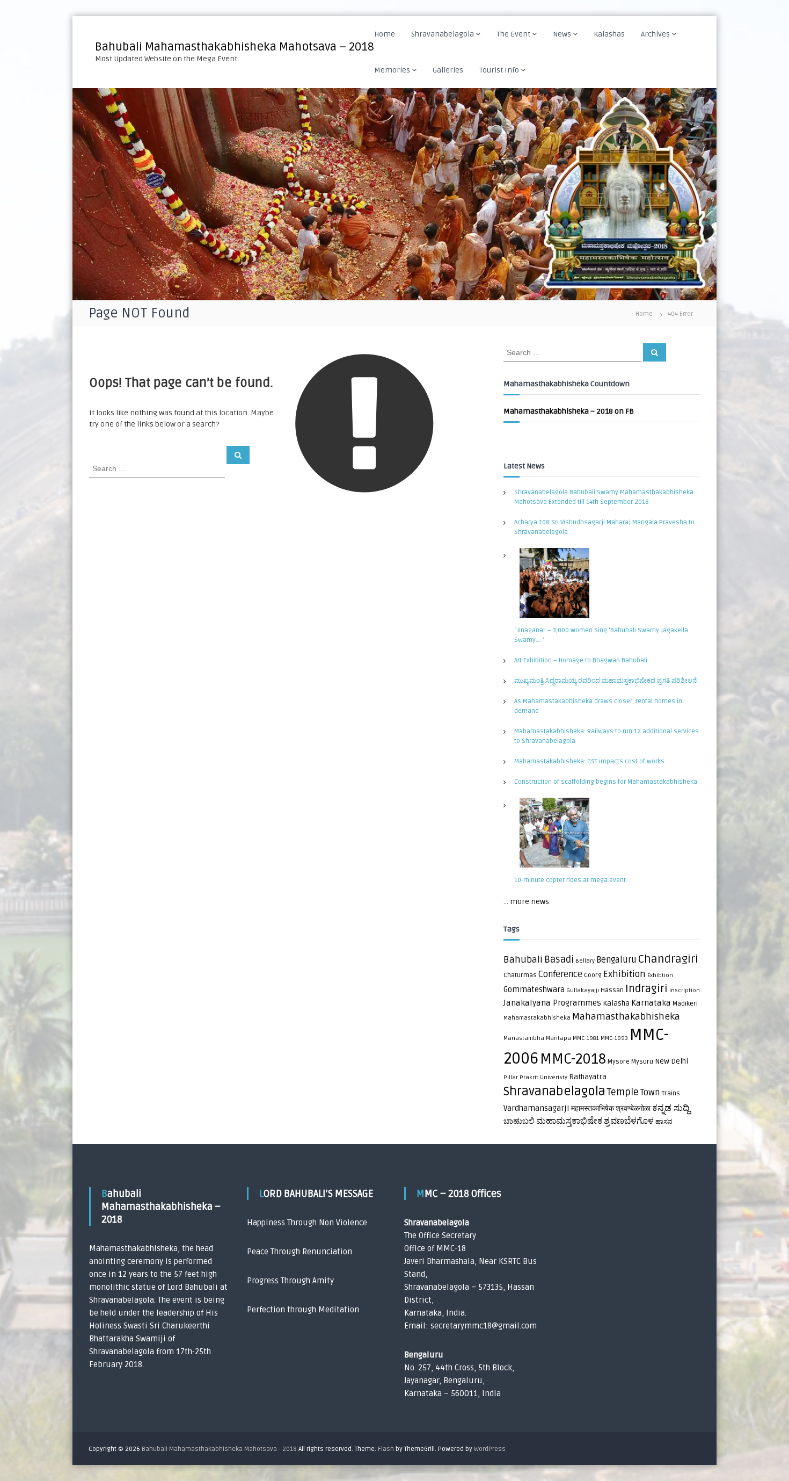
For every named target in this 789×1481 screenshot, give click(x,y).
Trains (670, 1093)
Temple (623, 1092)
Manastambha (523, 1038)
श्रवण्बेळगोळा (633, 1108)
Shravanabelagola (442, 34)
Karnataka (651, 1003)
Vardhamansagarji (536, 1108)
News (562, 34)
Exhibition (624, 974)
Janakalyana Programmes (552, 1003)
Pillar (510, 1077)
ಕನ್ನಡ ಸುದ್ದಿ (671, 1108)
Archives (655, 34)
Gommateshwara (534, 989)
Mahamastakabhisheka (537, 1017)
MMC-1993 (614, 1038)
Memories (392, 70)
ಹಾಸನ (663, 1122)
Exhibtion (660, 975)
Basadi (559, 959)
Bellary (585, 960)
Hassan (612, 990)
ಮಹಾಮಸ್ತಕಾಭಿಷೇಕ (569, 1121)
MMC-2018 (573, 1059)
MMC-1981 (586, 1038)
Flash (386, 1449)
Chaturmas (520, 975)
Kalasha (616, 1003)
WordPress (490, 1449)
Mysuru (642, 1062)
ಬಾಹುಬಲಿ (519, 1121)
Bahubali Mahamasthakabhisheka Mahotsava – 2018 (234, 47)
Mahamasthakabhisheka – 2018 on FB (568, 411)
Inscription (684, 990)
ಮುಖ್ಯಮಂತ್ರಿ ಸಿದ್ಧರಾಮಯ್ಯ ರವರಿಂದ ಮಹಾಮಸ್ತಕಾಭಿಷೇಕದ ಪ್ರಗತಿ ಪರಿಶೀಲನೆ (605, 681)
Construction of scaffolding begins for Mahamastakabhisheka (605, 782)
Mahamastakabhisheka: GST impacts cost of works (589, 761)
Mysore (619, 1062)
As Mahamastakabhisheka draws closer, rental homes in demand (598, 706)
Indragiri (646, 988)
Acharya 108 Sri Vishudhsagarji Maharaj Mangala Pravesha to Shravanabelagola (604, 527)
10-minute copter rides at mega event (570, 880)
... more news (526, 901)
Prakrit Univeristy (543, 1077)
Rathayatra (588, 1077)
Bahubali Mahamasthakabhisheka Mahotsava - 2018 (219, 1449)
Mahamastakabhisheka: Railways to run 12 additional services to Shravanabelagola (606, 736)
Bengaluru (616, 960)
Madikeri (685, 1004)
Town (650, 1092)
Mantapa (558, 1038)
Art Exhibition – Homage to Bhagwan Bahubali (580, 660)
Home (384, 34)
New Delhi (671, 1061)
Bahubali (523, 959)
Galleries (448, 70)
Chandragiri (668, 959)
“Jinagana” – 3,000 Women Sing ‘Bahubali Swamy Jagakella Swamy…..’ (601, 635)
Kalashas (609, 34)
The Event (513, 34)
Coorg (593, 975)
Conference (560, 974)
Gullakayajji (582, 990)
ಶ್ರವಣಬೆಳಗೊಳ (629, 1121)
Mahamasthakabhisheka (626, 1016)
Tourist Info (499, 70)
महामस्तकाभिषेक (592, 1108)
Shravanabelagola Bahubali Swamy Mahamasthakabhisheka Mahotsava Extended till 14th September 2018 (603, 497)
